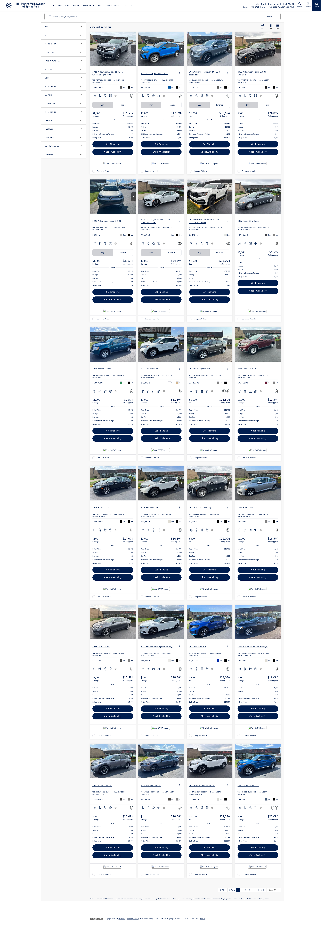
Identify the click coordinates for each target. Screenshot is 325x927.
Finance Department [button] (113, 5)
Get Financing (113, 144)
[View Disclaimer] (115, 95)
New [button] (60, 5)
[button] (133, 49)
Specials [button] (76, 5)
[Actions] (131, 73)
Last (260, 890)
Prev (232, 890)
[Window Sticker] (228, 391)
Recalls (202, 919)
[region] (112, 130)
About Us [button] (128, 5)
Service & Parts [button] (88, 5)
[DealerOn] (96, 918)
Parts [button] (100, 5)
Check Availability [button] (112, 151)
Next (252, 890)
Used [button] (67, 5)
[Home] (53, 5)
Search (269, 16)
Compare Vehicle (104, 171)
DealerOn (122, 919)
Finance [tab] (122, 105)
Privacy (135, 919)
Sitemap (129, 919)
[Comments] (131, 96)
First (223, 890)
